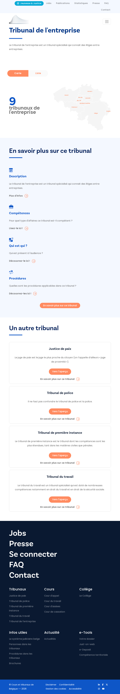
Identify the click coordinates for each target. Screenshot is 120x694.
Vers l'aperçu (60, 371)
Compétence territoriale (93, 655)
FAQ (106, 3)
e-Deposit (85, 649)
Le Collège (85, 595)
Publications (63, 3)
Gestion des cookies (56, 688)
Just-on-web (87, 644)
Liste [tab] (38, 73)
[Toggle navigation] (107, 21)
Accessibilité (75, 688)
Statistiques (81, 3)
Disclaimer (51, 684)
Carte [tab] (17, 73)
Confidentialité (66, 684)
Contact (105, 9)
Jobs (48, 3)
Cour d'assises (52, 606)
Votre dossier (87, 639)
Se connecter (33, 554)
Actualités (50, 639)
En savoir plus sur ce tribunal (60, 305)
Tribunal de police (19, 601)
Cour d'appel (51, 595)
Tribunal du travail (19, 616)
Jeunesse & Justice (30, 3)
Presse (96, 3)
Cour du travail (52, 601)
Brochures (15, 663)
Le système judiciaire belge (24, 639)
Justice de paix (17, 595)
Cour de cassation (54, 611)
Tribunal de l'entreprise (22, 621)
